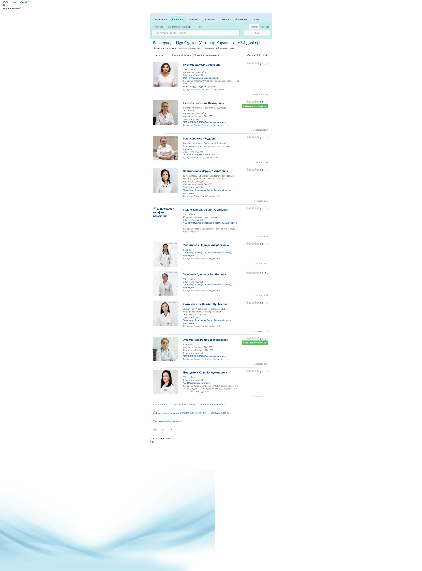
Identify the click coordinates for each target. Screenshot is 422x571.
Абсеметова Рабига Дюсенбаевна (205, 339)
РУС (6, 1)
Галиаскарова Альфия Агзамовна (205, 209)
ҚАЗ (14, 1)
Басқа (256, 18)
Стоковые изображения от (167, 421)
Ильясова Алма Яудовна (199, 138)
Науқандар (209, 18)
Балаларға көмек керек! (192, 412)
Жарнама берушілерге (212, 404)
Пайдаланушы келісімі (183, 404)
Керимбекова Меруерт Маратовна (205, 171)
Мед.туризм (241, 18)
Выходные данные (221, 412)
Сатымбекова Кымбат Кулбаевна (205, 304)
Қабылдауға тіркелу (254, 106)
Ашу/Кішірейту (11, 8)
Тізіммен (254, 26)
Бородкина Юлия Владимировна (205, 372)
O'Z (21, 1)
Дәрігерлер (178, 18)
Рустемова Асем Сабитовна (201, 64)
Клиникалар (160, 18)
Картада (265, 26)
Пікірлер (225, 18)
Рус (154, 429)
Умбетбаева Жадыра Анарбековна (206, 245)
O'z (171, 429)
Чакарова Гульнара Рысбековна (204, 274)
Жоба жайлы (159, 404)
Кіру (26, 1)
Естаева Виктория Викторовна (203, 103)
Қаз (163, 429)
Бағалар (193, 18)
